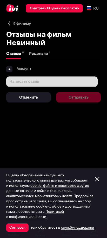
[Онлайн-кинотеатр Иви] (13, 8)
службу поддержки (77, 227)
